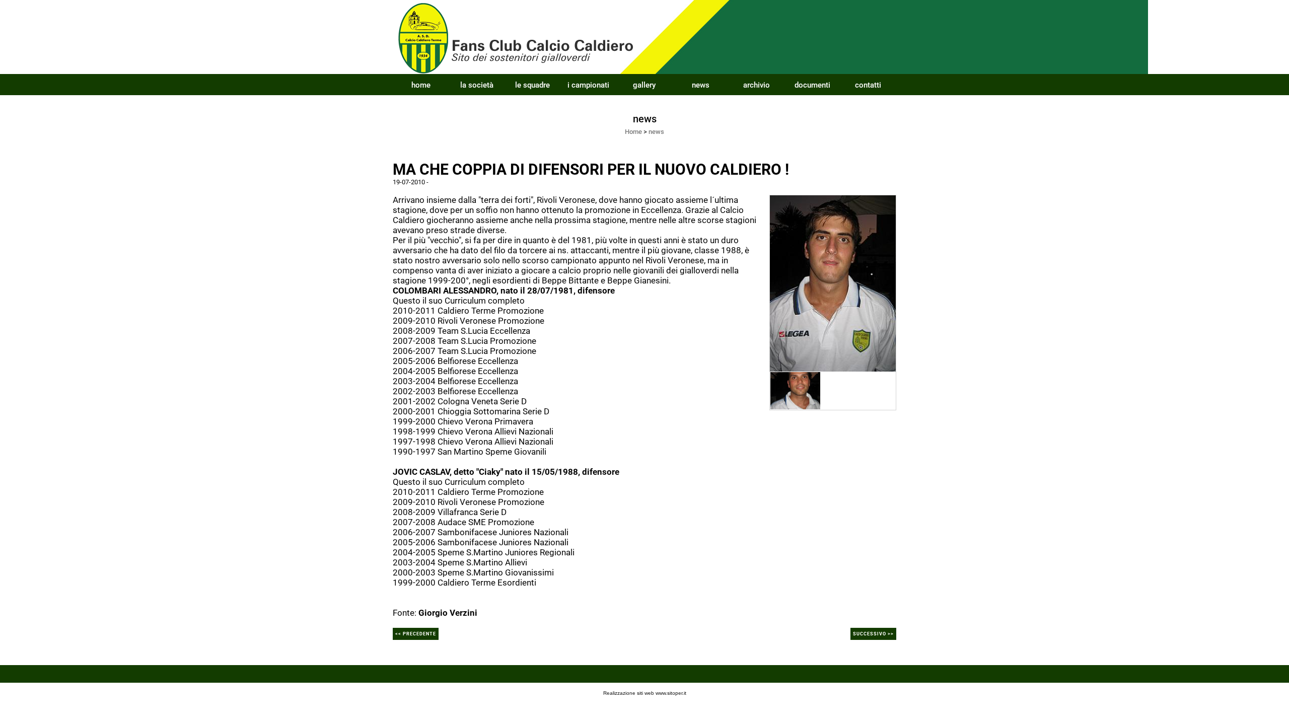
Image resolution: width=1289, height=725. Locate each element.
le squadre (532, 85)
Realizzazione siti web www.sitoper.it (644, 693)
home (421, 85)
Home (633, 131)
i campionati (588, 85)
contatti (868, 85)
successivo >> (873, 633)
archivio (756, 85)
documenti (812, 85)
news (700, 85)
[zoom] (833, 282)
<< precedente (415, 633)
